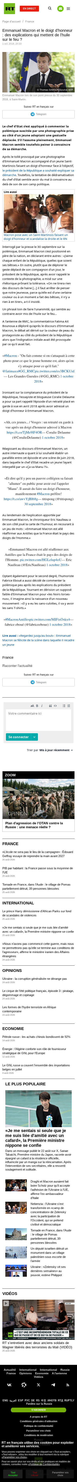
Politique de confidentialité (38, 1426)
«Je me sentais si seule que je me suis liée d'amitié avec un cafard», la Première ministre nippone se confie (35, 1138)
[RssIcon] (68, 1385)
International (18, 903)
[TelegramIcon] (53, 1385)
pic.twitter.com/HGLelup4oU (41, 559)
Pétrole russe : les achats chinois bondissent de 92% (36, 1036)
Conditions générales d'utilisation (38, 1421)
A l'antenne (59, 1373)
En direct (29, 8)
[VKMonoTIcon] (9, 1385)
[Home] (9, 8)
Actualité (10, 1369)
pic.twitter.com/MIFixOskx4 (49, 619)
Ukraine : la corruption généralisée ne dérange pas (34, 978)
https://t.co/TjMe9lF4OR (24, 432)
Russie (65, 1369)
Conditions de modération (38, 1435)
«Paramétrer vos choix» (14, 1457)
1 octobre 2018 (52, 437)
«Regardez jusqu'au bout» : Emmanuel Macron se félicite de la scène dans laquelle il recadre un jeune (38, 640)
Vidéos (9, 1293)
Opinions (12, 970)
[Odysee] (24, 1385)
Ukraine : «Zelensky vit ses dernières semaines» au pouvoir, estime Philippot (48, 1271)
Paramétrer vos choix (38, 1430)
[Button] (60, 8)
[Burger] (68, 8)
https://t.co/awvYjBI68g (21, 498)
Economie (13, 1028)
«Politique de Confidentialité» (44, 1464)
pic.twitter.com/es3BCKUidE (55, 371)
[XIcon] (38, 1385)
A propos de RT (38, 1416)
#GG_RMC (26, 371)
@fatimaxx (10, 371)
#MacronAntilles (17, 619)
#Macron (10, 355)
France (7, 657)
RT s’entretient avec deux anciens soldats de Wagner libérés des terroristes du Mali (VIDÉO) (37, 1345)
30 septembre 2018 (37, 503)
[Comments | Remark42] (38, 728)
